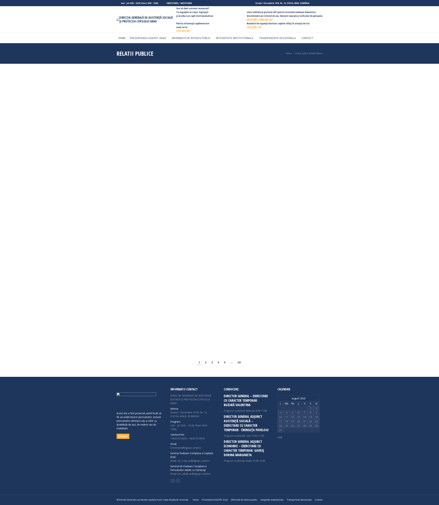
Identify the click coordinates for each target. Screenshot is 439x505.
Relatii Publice (135, 53)
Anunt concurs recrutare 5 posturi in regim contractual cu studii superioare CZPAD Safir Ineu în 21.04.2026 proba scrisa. (212, 260)
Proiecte (125, 87)
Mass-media (161, 210)
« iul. (279, 437)
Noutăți (158, 113)
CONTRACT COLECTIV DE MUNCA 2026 (145, 81)
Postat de (143, 87)
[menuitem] (122, 38)
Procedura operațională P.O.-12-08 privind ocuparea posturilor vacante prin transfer (186, 313)
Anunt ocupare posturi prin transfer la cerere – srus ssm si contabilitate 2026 (180, 234)
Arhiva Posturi (127, 113)
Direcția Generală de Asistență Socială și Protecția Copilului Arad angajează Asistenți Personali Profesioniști (204, 204)
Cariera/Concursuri (144, 113)
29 (239, 362)
